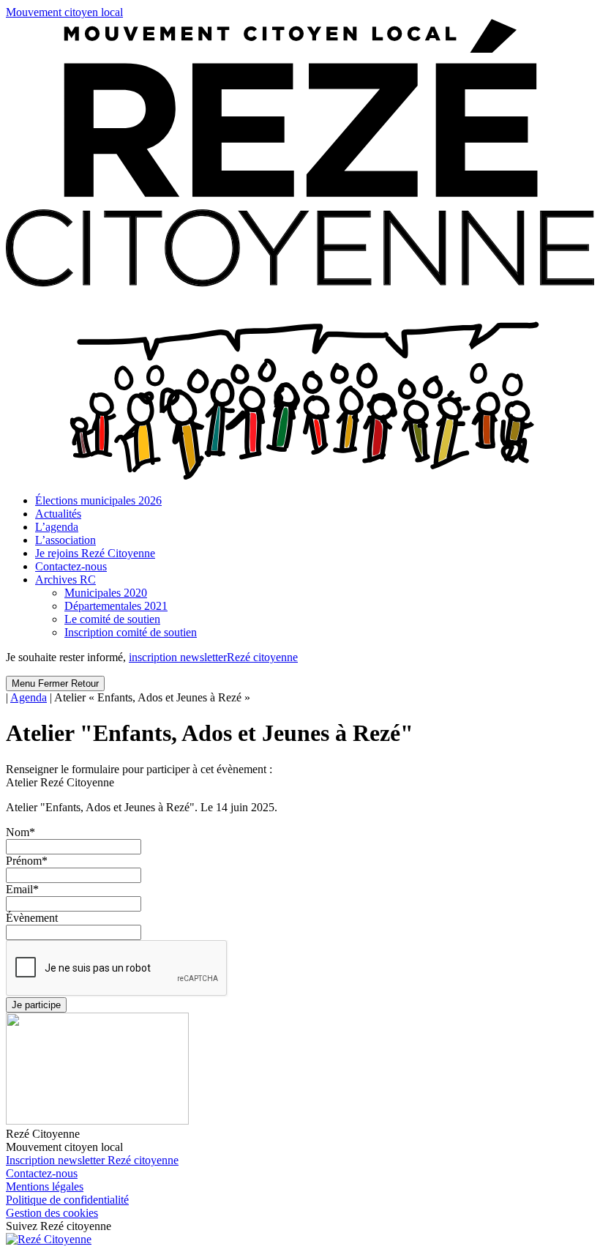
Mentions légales (44, 1186)
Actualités (58, 513)
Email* (22, 889)
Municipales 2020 (105, 592)
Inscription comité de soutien (130, 632)
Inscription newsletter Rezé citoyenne (92, 1160)
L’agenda (56, 527)
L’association (65, 540)
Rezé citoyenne (213, 657)
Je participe (36, 1004)
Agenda (28, 697)
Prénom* (27, 860)
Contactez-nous (71, 566)
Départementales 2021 (116, 606)
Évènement (32, 918)
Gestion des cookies (52, 1213)
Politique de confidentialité (67, 1199)
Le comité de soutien (112, 619)
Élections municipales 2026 (98, 500)
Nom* (20, 832)
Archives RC (65, 579)
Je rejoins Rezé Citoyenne (95, 553)
